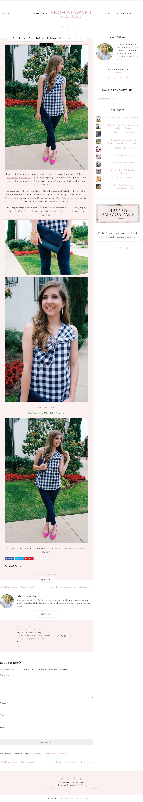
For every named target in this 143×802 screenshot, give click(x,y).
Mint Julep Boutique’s (67, 198)
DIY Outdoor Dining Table (124, 148)
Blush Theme (74, 798)
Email (4, 715)
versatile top (55, 211)
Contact (95, 788)
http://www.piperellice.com (30, 638)
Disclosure (49, 788)
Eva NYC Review (124, 178)
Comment (6, 675)
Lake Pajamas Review (123, 155)
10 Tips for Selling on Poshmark (124, 117)
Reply (20, 646)
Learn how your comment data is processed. (49, 753)
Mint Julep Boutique (62, 548)
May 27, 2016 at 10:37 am (29, 629)
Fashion (38, 574)
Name (4, 703)
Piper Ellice (24, 626)
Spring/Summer (51, 574)
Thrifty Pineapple (71, 13)
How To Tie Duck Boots (124, 133)
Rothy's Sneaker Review (123, 162)
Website (4, 727)
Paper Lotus (89, 798)
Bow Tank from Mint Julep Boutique (46, 413)
